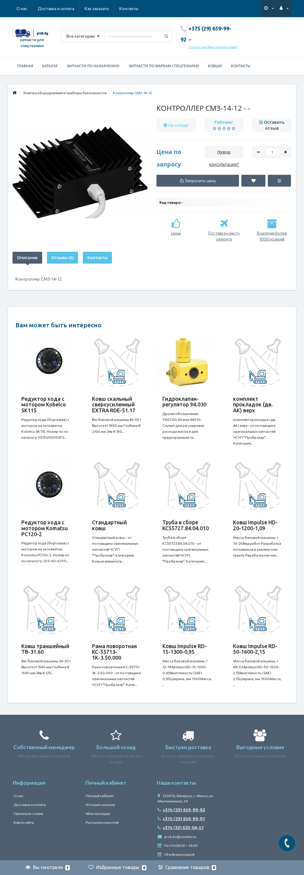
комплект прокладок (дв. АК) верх (253, 405)
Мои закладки (98, 813)
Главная (25, 65)
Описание (27, 257)
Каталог (50, 65)
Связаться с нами (28, 813)
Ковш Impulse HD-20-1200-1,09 (255, 525)
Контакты (128, 8)
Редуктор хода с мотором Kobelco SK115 (43, 405)
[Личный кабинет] (284, 8)
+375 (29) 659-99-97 (184, 818)
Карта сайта (24, 822)
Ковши (215, 65)
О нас (21, 8)
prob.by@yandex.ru (180, 836)
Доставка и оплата (56, 8)
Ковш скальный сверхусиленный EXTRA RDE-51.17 (113, 405)
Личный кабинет (100, 796)
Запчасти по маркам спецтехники (164, 65)
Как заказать (97, 8)
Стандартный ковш (109, 525)
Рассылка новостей (102, 822)
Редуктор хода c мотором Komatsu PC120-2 (44, 528)
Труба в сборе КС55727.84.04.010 (185, 525)
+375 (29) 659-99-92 (184, 809)
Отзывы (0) (62, 257)
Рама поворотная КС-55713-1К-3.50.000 (114, 652)
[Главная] (14, 93)
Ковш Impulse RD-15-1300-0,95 (184, 649)
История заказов (100, 804)
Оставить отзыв (274, 125)
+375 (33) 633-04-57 (183, 827)
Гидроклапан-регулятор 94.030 (184, 402)
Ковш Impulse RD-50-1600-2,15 (255, 649)
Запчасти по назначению (93, 65)
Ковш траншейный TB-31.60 (45, 649)
